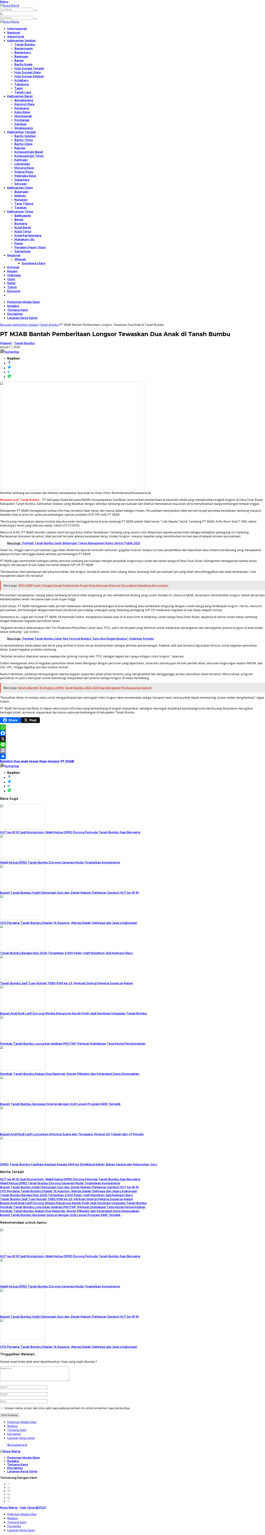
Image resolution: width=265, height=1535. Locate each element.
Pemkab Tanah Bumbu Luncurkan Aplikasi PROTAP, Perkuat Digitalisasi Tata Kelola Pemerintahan (72, 1043)
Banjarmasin (23, 48)
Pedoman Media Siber (23, 302)
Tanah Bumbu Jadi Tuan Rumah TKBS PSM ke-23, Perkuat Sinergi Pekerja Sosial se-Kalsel (66, 983)
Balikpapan (22, 215)
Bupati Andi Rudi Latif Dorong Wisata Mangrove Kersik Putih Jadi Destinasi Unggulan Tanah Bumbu (73, 1013)
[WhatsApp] (132, 727)
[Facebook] (132, 733)
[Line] (132, 745)
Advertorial (15, 36)
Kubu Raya (22, 112)
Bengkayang (23, 100)
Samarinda (22, 251)
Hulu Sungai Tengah (29, 68)
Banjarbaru (22, 52)
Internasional (17, 28)
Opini (11, 279)
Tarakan (20, 207)
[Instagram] (8, 1491)
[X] (132, 739)
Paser (18, 243)
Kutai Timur (23, 231)
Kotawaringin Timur (29, 156)
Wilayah (20, 259)
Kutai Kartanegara (27, 235)
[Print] (132, 750)
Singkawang (23, 128)
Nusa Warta (8, 1507)
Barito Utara (23, 144)
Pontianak (21, 120)
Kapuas (19, 148)
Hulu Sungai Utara (27, 72)
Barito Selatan (25, 136)
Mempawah (23, 116)
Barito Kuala (23, 64)
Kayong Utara (24, 104)
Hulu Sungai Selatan (29, 76)
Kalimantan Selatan (21, 40)
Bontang (20, 223)
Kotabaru (21, 80)
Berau (18, 219)
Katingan (21, 160)
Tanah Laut (22, 92)
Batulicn (6, 761)
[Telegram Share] (8, 372)
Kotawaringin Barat (28, 152)
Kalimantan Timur (20, 211)
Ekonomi (13, 291)
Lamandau (22, 164)
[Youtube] (8, 1494)
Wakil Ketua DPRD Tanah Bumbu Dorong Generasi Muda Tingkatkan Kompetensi (60, 862)
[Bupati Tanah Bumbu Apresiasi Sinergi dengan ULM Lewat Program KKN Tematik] (22, 1100)
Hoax (43, 761)
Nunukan (21, 199)
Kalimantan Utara (20, 187)
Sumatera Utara (33, 263)
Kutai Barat (22, 227)
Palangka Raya (25, 176)
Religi (11, 283)
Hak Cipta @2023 (33, 1507)
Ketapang (21, 108)
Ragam (12, 271)
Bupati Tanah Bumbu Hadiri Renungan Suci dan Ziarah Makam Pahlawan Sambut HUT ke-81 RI (69, 892)
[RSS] (8, 1501)
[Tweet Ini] (9, 368)
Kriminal (13, 267)
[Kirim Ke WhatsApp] (9, 377)
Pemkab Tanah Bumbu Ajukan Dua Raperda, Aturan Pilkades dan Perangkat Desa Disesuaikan (69, 1074)
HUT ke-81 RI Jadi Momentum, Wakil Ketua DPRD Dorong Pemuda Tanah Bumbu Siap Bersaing (70, 832)
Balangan (21, 56)
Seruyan (20, 184)
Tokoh (12, 287)
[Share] (132, 756)
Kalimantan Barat (20, 96)
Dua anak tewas (26, 761)
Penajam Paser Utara (30, 247)
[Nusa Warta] (9, 5)
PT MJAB (67, 761)
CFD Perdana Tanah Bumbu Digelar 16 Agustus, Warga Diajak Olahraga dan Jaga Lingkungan (68, 923)
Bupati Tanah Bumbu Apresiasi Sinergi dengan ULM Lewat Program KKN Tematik (60, 1104)
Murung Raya (24, 168)
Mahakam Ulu (24, 239)
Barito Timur (23, 140)
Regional (13, 255)
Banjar (19, 60)
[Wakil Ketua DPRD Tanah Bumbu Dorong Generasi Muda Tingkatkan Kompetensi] (22, 858)
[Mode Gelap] (1, 14)
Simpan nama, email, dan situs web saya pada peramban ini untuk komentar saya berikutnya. (67, 1408)
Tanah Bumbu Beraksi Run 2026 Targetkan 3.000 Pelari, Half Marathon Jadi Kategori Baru (66, 953)
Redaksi (13, 306)
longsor (54, 761)
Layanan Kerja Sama (22, 318)
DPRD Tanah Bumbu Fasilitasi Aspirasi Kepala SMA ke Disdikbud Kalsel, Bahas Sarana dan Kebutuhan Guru (78, 1164)
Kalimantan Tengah (21, 132)
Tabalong (21, 84)
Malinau (20, 195)
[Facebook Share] (9, 363)
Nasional (13, 32)
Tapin (18, 88)
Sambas (20, 124)
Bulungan (21, 191)
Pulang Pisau (23, 172)
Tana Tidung (23, 203)
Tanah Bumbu (24, 44)
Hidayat (6, 343)
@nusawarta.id (17, 1445)
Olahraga (14, 275)
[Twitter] (8, 1487)
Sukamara (21, 180)
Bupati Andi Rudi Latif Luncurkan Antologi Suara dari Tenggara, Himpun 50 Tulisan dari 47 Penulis (72, 1134)
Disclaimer (15, 314)
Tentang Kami (17, 310)
